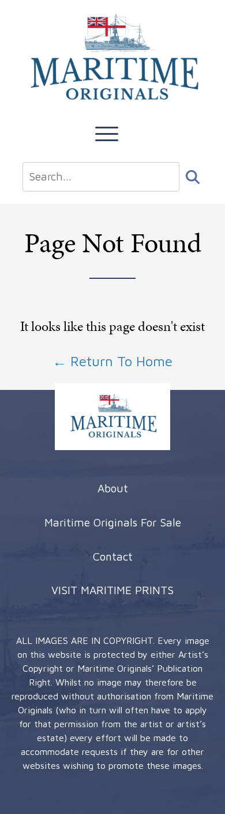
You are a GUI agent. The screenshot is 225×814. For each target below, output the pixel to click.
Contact (113, 556)
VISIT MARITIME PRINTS (112, 589)
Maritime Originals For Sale (112, 522)
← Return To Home (112, 361)
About (112, 488)
